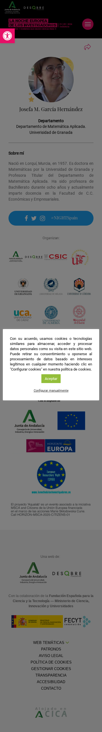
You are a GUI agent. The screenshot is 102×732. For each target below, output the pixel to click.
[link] (7, 35)
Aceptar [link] (51, 379)
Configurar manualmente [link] (51, 390)
